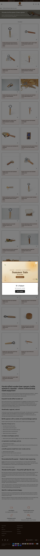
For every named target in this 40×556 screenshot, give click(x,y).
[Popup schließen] (36, 263)
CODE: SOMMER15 (20, 291)
